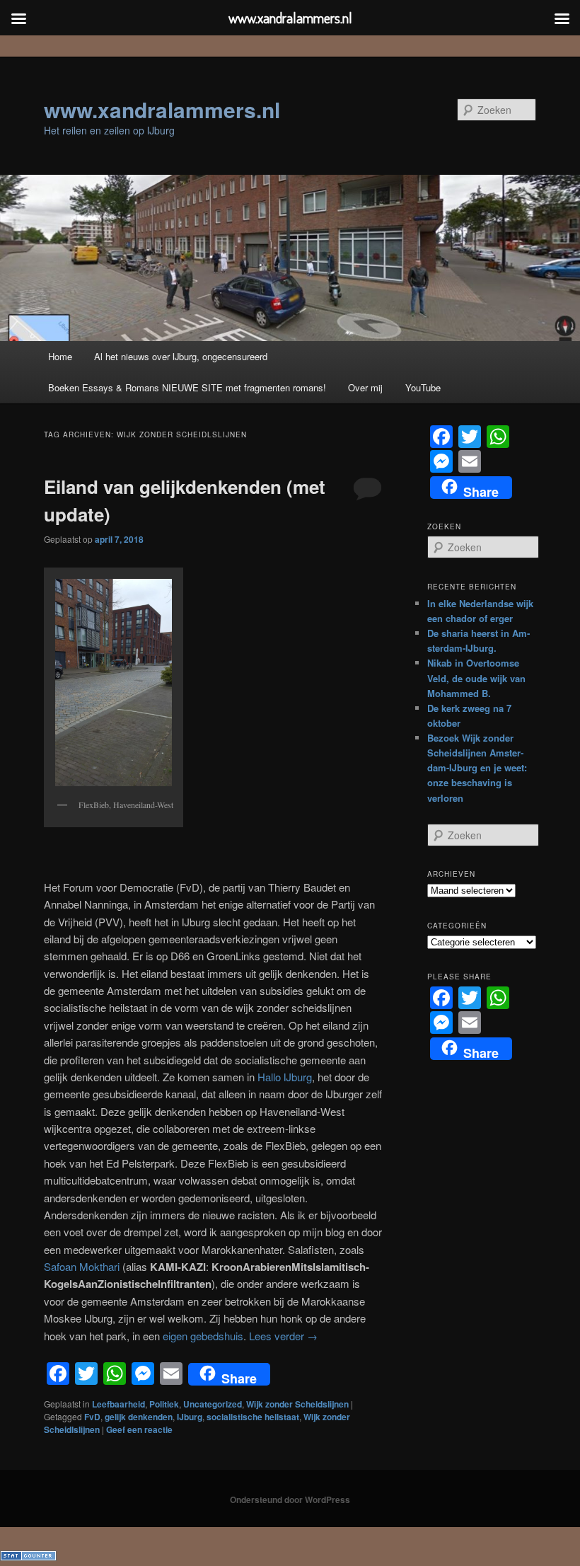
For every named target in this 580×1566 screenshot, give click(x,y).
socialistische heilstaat (253, 1416)
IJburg (189, 1416)
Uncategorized (212, 1404)
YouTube (423, 387)
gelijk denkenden (139, 1416)
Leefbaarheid (118, 1404)
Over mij (365, 387)
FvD (92, 1416)
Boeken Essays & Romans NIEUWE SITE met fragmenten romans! (187, 387)
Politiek (164, 1404)
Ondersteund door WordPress (290, 1499)
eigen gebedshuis (203, 1335)
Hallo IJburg (284, 1076)
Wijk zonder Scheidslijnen (297, 1404)
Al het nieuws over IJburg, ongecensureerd (180, 356)
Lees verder (283, 1335)
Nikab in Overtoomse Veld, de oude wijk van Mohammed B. (476, 677)
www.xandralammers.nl (162, 109)
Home (60, 356)
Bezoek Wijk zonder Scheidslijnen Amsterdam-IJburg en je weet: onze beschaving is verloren (477, 768)
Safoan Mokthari (82, 1266)
